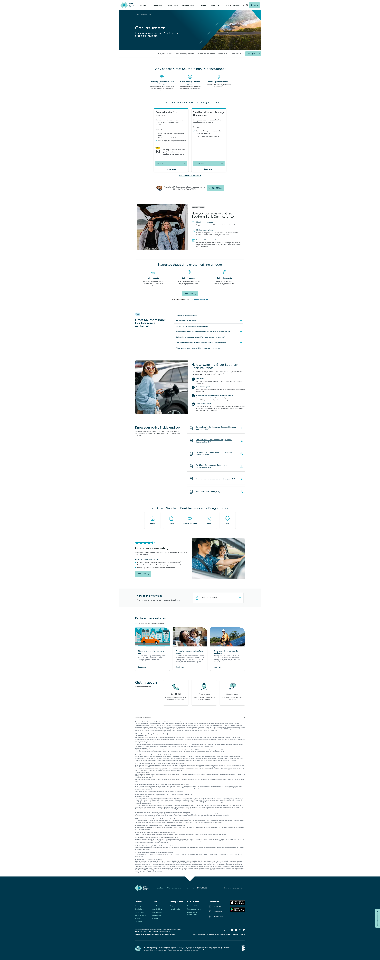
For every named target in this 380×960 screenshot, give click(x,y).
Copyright (235, 935)
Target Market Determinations (144, 935)
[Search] (247, 5)
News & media (175, 909)
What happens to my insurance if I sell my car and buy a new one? (198, 348)
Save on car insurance (206, 54)
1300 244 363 (216, 188)
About (227, 5)
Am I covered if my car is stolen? (187, 321)
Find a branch (217, 911)
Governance (156, 915)
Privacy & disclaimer (199, 935)
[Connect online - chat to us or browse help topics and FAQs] (232, 692)
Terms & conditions (213, 935)
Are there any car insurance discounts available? (192, 326)
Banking (138, 906)
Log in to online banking (233, 888)
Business (138, 919)
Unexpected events (194, 909)
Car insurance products (184, 54)
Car (150, 14)
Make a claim (236, 54)
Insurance (144, 14)
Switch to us (223, 54)
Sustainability (157, 909)
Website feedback (378, 918)
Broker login (222, 930)
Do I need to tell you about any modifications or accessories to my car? (200, 337)
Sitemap (242, 935)
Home (137, 14)
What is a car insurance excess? (187, 315)
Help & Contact (237, 5)
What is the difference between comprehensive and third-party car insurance (203, 332)
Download (216, 428)
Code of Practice (225, 935)
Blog (171, 906)
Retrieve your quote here (199, 299)
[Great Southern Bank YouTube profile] (236, 931)
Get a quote (162, 163)
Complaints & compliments (192, 913)
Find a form (189, 888)
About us (155, 906)
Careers (155, 919)
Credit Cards (139, 909)
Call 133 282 (217, 906)
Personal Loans (140, 915)
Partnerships (157, 912)
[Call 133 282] (176, 692)
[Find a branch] (204, 692)
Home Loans (139, 912)
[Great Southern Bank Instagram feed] (240, 931)
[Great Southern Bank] (127, 5)
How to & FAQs (192, 906)
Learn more (171, 169)
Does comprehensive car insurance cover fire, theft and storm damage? (201, 343)
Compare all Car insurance (190, 175)
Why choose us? (164, 54)
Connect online (218, 916)
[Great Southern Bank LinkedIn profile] (244, 931)
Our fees (160, 888)
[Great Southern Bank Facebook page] (232, 931)
